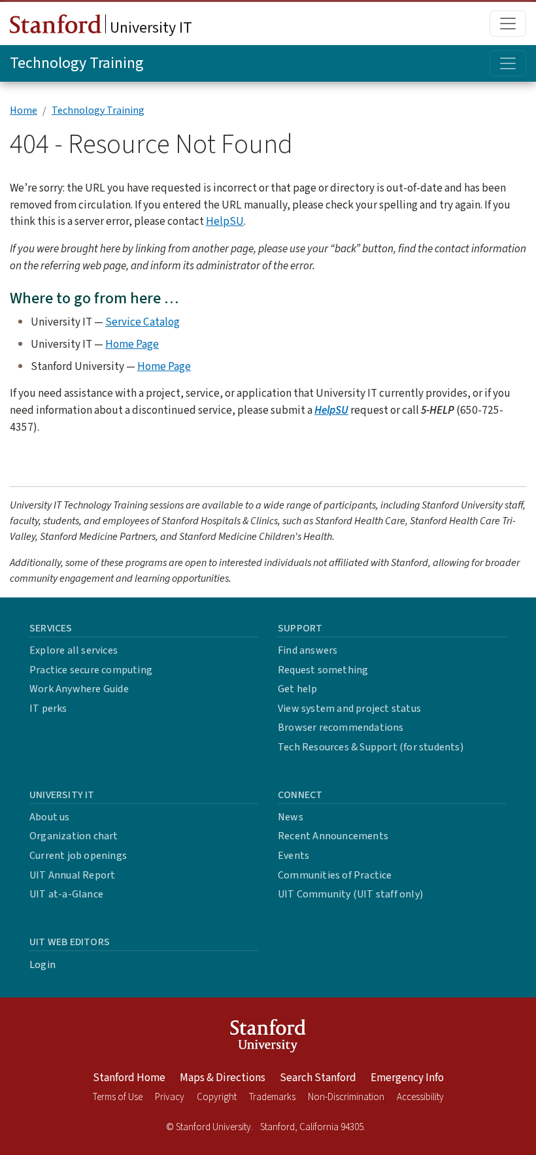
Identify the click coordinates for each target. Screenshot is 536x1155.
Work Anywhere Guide (79, 689)
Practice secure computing (90, 670)
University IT (149, 27)
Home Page (132, 344)
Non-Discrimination (346, 1097)
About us (49, 817)
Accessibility (420, 1097)
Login (42, 965)
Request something (323, 670)
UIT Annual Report (72, 875)
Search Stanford (318, 1078)
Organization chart (73, 836)
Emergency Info (407, 1078)
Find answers (307, 650)
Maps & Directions (222, 1078)
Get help (298, 689)
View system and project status (349, 708)
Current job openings (78, 855)
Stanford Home (129, 1078)
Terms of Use (117, 1097)
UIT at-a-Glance (66, 894)
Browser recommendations (341, 727)
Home (23, 110)
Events (293, 855)
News (290, 817)
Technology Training (77, 63)
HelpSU (225, 221)
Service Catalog (142, 322)
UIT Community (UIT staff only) (350, 894)
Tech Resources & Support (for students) (370, 747)
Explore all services (73, 650)
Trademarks (272, 1097)
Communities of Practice (335, 875)
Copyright (217, 1097)
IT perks (48, 708)
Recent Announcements (333, 836)
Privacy (169, 1097)
